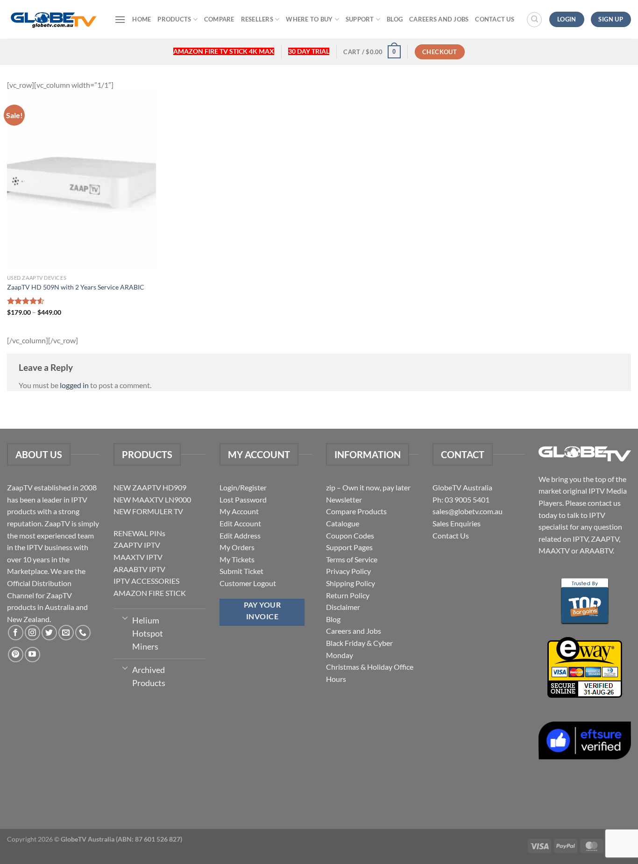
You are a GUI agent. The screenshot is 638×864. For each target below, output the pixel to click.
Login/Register (243, 487)
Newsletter (344, 499)
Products (174, 19)
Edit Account (240, 523)
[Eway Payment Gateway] (584, 666)
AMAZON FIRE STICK (149, 592)
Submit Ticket (241, 571)
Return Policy (347, 595)
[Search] (534, 19)
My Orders (237, 547)
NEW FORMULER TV (148, 511)
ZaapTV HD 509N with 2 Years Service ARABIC (75, 287)
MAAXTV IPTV (138, 556)
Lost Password (243, 499)
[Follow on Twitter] (49, 632)
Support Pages (349, 547)
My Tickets (237, 559)
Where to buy (309, 19)
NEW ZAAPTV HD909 (149, 487)
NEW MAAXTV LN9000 (152, 499)
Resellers (257, 19)
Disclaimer (343, 606)
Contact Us (494, 19)
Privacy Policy (348, 571)
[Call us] (83, 632)
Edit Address (240, 535)
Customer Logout (248, 583)
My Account (239, 511)
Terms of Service (351, 559)
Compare (219, 19)
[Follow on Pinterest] (15, 654)
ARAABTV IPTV (139, 569)
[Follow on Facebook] (15, 632)
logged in (74, 385)
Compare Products (356, 511)
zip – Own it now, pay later (368, 487)
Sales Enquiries (456, 523)
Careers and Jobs (438, 19)
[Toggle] (125, 617)
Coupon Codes (350, 535)
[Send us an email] (66, 632)
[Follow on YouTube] (32, 654)
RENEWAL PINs (139, 533)
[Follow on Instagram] (32, 632)
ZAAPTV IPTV (136, 544)
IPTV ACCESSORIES (146, 580)
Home (141, 19)
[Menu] (120, 19)
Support (360, 19)
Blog (395, 19)
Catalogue (342, 523)
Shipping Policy (350, 583)
